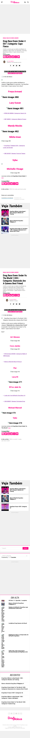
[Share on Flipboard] (16, 65)
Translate (13, 557)
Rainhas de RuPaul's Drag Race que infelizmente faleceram (18, 608)
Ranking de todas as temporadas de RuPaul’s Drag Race (18, 635)
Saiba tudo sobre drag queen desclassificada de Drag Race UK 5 (18, 651)
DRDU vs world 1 (13, 439)
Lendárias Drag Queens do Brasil (18, 623)
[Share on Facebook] (10, 65)
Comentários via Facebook (7, 197)
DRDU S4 (11, 189)
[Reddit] (13, 56)
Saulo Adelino (11, 61)
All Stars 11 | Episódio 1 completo (18, 600)
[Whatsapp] (15, 56)
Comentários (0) (17, 197)
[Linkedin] (10, 56)
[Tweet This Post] (13, 65)
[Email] (18, 56)
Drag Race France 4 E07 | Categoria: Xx (12, 692)
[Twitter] (7, 56)
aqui (2, 177)
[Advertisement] (15, 19)
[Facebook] (4, 56)
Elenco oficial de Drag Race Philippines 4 (16, 604)
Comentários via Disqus (19, 199)
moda (15, 189)
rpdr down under (22, 189)
